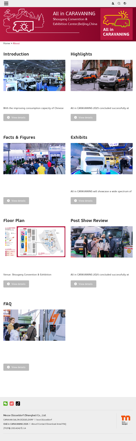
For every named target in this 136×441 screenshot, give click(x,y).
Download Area (54, 424)
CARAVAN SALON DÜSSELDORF (18, 419)
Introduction (16, 54)
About (16, 43)
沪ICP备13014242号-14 (14, 428)
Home (6, 43)
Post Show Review (89, 220)
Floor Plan (14, 220)
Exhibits (79, 137)
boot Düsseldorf (44, 419)
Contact (42, 424)
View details (19, 117)
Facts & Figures (19, 137)
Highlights (81, 54)
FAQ (7, 303)
